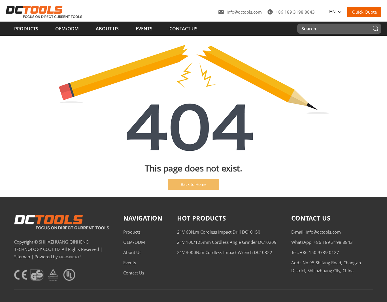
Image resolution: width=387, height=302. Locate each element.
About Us (107, 29)
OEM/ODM (67, 29)
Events (144, 29)
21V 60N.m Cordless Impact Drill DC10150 (218, 232)
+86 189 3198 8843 (295, 12)
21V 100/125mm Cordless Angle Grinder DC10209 (227, 242)
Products (26, 29)
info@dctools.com (244, 12)
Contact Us (183, 29)
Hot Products (201, 218)
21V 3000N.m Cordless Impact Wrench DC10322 (224, 252)
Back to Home (194, 184)
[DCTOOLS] (44, 12)
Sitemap (22, 256)
